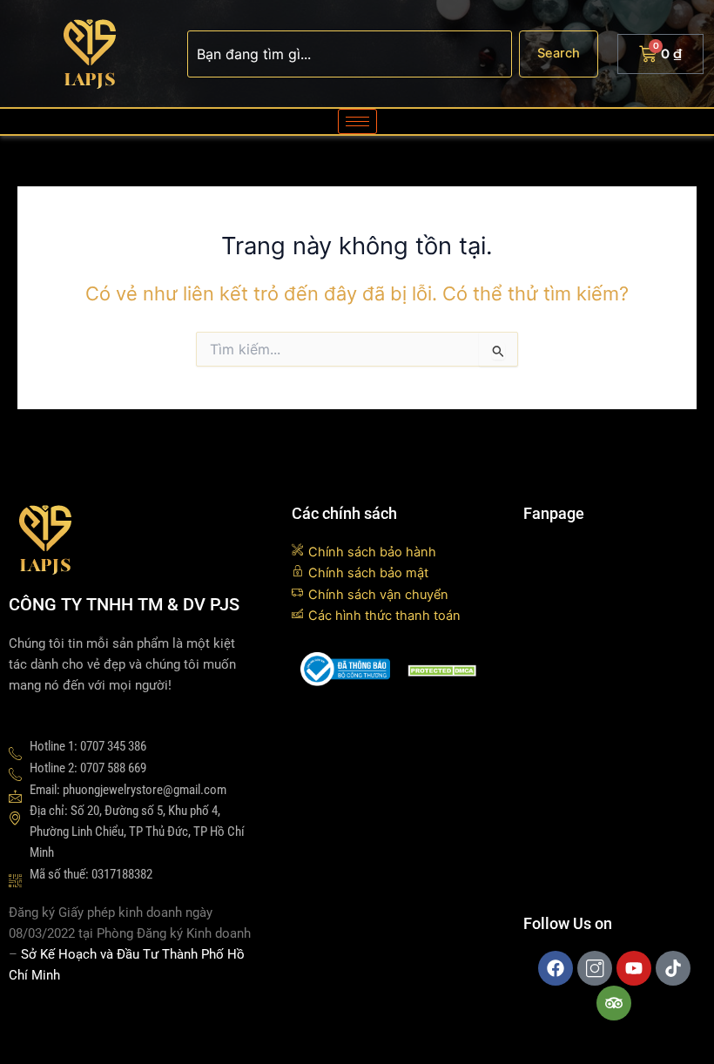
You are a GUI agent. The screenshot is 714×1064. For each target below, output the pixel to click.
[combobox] (349, 53)
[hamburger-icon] (357, 121)
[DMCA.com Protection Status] (444, 669)
